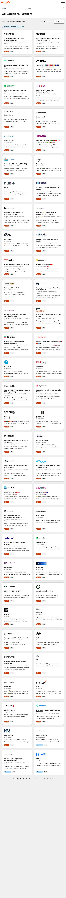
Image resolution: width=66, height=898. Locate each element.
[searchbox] (44, 8)
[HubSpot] (5, 2)
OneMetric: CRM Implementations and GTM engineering (17, 391)
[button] (17, 26)
